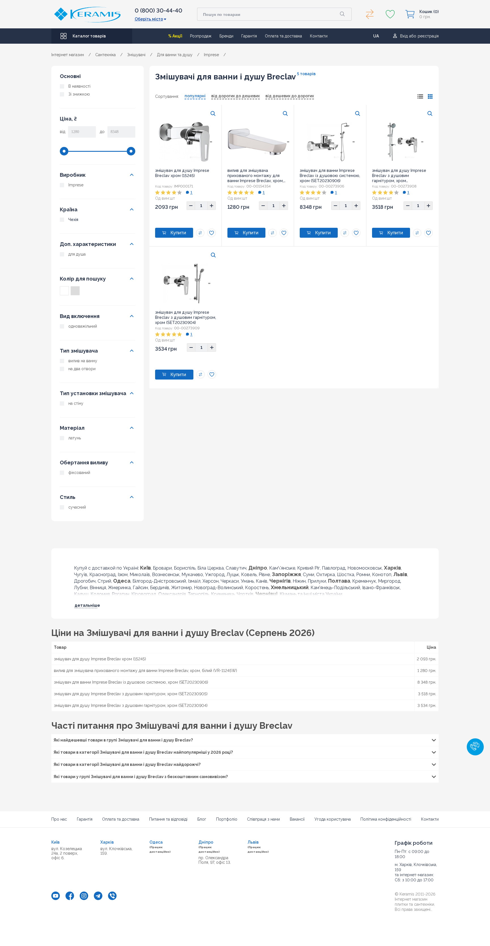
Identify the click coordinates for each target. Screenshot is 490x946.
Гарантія (249, 36)
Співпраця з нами (263, 819)
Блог (201, 819)
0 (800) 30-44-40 (158, 10)
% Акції (175, 36)
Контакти (319, 36)
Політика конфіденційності (385, 819)
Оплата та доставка (283, 36)
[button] (475, 746)
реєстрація (428, 36)
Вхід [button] (404, 36)
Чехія (73, 219)
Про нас (59, 819)
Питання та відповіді (168, 819)
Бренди (226, 36)
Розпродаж (201, 36)
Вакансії (297, 819)
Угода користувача (332, 819)
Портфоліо (226, 819)
